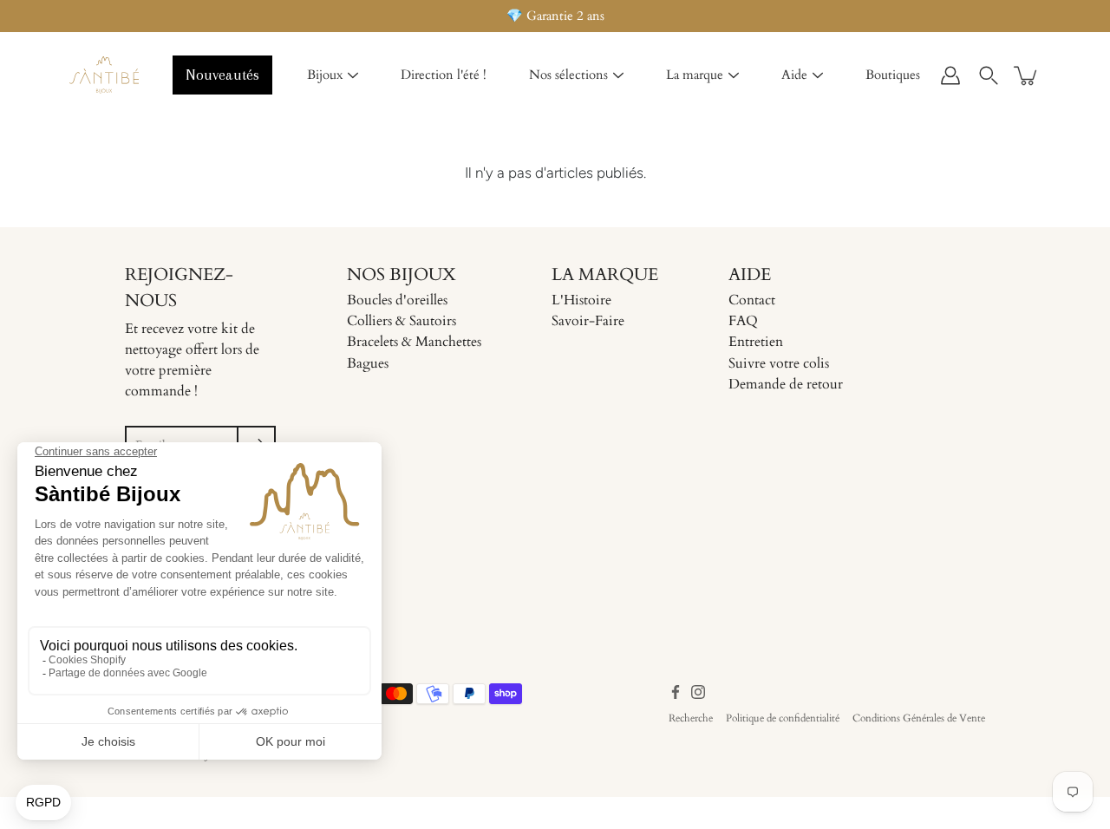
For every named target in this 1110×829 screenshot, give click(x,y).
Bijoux (325, 74)
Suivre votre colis (778, 363)
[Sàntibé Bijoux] (104, 75)
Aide (794, 74)
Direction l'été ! (443, 74)
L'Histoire (581, 300)
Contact (751, 300)
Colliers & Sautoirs (401, 320)
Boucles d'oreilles (397, 300)
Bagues (367, 363)
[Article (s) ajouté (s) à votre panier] (1027, 75)
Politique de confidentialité (782, 718)
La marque (694, 74)
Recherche (691, 718)
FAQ (743, 320)
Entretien (755, 341)
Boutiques (892, 74)
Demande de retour (785, 384)
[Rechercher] (988, 75)
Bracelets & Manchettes (414, 341)
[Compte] (950, 75)
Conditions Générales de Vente (918, 718)
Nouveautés (222, 74)
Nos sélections (568, 74)
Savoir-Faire (588, 320)
